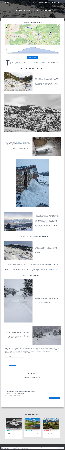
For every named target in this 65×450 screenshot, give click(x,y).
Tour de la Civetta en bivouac (49, 432)
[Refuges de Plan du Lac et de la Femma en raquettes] (14, 423)
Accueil (35, 2)
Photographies (41, 2)
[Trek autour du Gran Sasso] (32, 423)
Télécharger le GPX (32, 57)
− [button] (6, 26)
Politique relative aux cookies (25, 448)
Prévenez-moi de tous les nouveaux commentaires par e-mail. (15, 393)
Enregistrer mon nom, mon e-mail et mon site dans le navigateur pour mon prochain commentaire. (21, 391)
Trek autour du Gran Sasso (30, 432)
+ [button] (6, 24)
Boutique (54, 2)
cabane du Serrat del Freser (20, 142)
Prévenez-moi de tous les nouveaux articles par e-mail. (14, 395)
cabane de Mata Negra (49, 269)
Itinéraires (48, 2)
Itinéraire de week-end (10, 430)
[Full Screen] (6, 27)
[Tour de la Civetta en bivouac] (51, 423)
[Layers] (58, 25)
